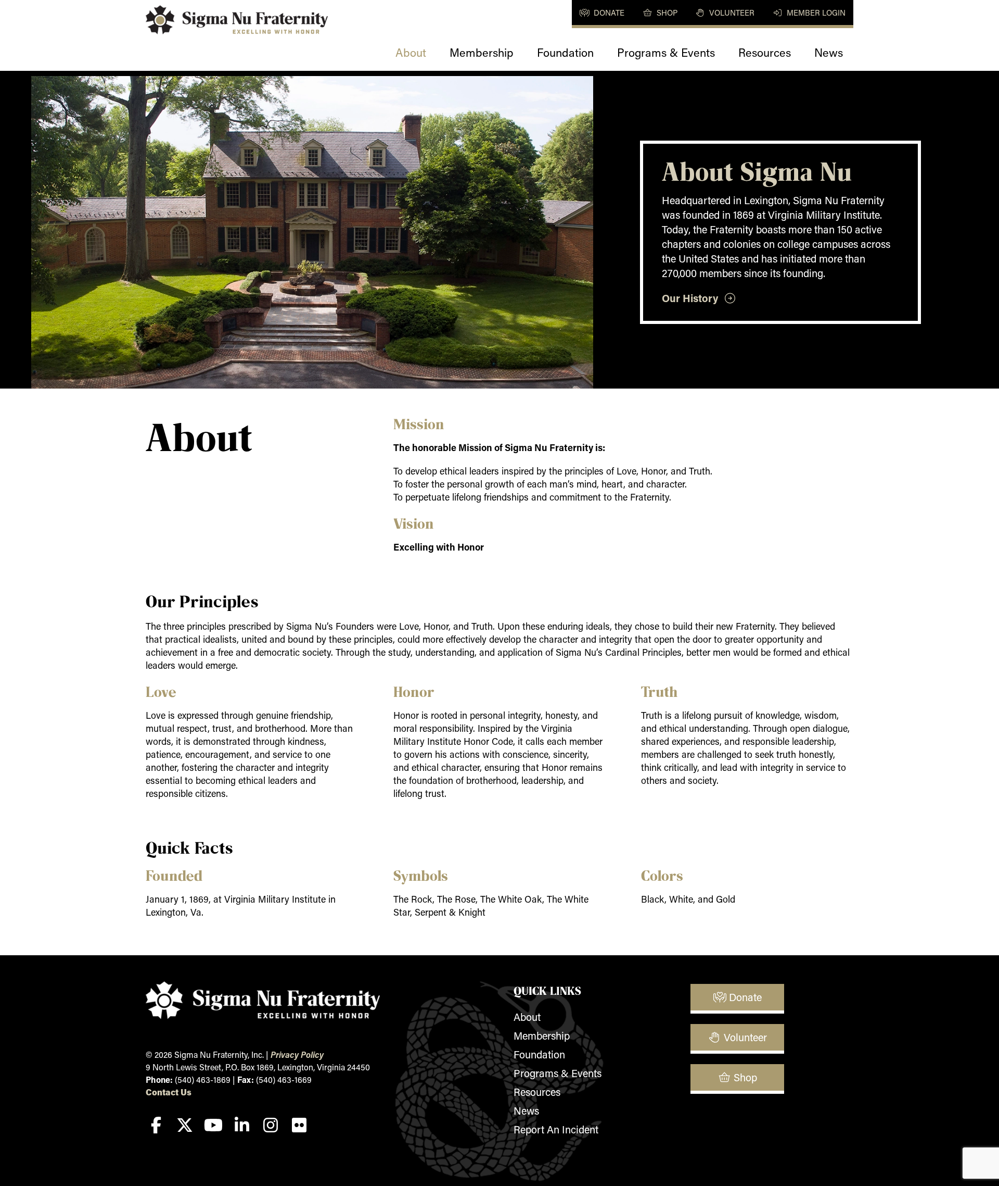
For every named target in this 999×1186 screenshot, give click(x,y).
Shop (666, 12)
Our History (692, 298)
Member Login (815, 12)
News (828, 52)
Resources (764, 52)
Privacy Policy (297, 1054)
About (410, 52)
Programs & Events (666, 52)
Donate (608, 12)
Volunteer (730, 12)
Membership (482, 52)
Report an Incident (556, 1129)
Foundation (565, 52)
